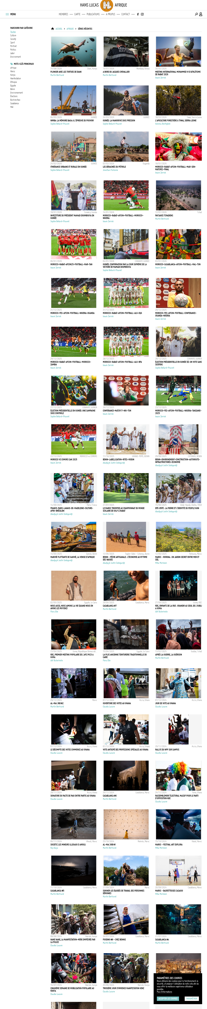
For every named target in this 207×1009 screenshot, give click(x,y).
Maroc (12, 71)
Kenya (12, 74)
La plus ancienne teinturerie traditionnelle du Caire (125, 656)
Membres (63, 14)
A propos (110, 14)
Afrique (70, 28)
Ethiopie (13, 82)
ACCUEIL (59, 28)
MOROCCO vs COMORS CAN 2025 (63, 459)
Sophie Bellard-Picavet (59, 123)
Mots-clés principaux (24, 63)
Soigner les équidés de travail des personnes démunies (123, 892)
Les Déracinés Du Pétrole (114, 167)
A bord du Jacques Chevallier (116, 72)
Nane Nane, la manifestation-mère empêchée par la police (72, 940)
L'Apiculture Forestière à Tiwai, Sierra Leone (175, 120)
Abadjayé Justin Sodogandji (114, 462)
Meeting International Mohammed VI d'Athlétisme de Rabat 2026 (178, 73)
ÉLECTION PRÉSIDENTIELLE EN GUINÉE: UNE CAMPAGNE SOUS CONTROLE (72, 412)
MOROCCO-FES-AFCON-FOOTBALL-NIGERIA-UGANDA (72, 313)
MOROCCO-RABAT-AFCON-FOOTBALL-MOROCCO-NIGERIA (123, 216)
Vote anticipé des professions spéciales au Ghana (125, 749)
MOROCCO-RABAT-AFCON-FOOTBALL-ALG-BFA (122, 362)
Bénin (12, 89)
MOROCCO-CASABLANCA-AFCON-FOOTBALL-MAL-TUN (178, 264)
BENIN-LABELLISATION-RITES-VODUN (118, 459)
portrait (13, 46)
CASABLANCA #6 (110, 795)
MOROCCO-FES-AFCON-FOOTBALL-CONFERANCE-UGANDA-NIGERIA (175, 314)
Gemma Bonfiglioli (162, 123)
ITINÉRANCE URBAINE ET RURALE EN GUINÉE (68, 167)
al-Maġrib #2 (57, 703)
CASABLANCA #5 (57, 890)
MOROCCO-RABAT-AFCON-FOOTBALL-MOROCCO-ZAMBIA (70, 363)
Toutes (13, 31)
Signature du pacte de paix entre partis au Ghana (73, 795)
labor (12, 53)
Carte (77, 14)
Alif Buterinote (161, 611)
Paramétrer (191, 998)
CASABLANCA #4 (162, 939)
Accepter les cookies (167, 998)
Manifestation (15, 78)
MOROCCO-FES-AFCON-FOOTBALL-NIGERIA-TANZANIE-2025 (178, 412)
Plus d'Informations (164, 991)
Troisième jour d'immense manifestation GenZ (123, 988)
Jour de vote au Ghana (165, 703)
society (13, 39)
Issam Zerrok (160, 77)
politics (13, 49)
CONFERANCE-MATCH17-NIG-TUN (117, 410)
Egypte (13, 85)
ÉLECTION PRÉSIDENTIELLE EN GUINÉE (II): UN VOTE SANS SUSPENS (178, 363)
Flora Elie (54, 611)
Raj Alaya (54, 847)
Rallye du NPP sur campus (167, 749)
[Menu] (7, 14)
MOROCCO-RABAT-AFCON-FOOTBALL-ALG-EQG (122, 313)
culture (13, 35)
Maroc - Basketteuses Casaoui (169, 890)
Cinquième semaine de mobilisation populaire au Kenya (72, 989)
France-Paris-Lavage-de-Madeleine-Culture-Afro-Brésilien (71, 509)
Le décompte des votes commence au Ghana (70, 749)
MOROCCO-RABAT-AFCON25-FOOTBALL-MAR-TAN (71, 264)
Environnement (16, 92)
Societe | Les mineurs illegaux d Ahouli (68, 844)
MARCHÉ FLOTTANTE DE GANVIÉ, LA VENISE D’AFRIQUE (72, 557)
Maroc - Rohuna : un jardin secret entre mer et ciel (177, 558)
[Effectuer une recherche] (196, 14)
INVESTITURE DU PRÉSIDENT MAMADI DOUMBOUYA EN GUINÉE (72, 216)
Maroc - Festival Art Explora (168, 844)
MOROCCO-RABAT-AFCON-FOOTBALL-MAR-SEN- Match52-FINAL (175, 168)
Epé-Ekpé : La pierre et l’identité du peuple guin (177, 508)
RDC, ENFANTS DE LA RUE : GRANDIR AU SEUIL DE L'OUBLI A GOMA (178, 607)
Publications (93, 14)
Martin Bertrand (57, 75)
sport (12, 42)
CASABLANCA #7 (110, 605)
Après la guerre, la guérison (168, 654)
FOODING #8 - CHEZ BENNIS (114, 939)
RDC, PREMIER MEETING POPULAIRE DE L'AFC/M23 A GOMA (71, 656)
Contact (125, 14)
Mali (11, 106)
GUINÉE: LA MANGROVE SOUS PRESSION (119, 120)
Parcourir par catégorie (21, 28)
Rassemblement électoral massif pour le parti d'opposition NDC (176, 797)
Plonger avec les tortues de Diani (66, 72)
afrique (13, 67)
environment (15, 56)
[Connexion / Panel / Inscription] (201, 14)
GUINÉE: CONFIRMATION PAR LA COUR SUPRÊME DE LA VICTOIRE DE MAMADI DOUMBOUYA (125, 265)
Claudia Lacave (109, 706)
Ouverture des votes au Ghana (117, 703)
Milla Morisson (161, 562)
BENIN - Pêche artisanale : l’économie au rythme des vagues (125, 558)
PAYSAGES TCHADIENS (164, 215)
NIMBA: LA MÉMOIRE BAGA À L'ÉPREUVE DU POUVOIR (72, 120)
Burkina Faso (15, 99)
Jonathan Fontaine (110, 170)
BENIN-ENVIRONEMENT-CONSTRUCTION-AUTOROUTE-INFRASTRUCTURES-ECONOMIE (177, 460)
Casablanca (14, 103)
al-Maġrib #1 (109, 844)
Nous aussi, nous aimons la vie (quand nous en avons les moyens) (71, 607)
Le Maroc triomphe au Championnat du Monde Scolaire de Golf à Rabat (123, 509)
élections (13, 96)
